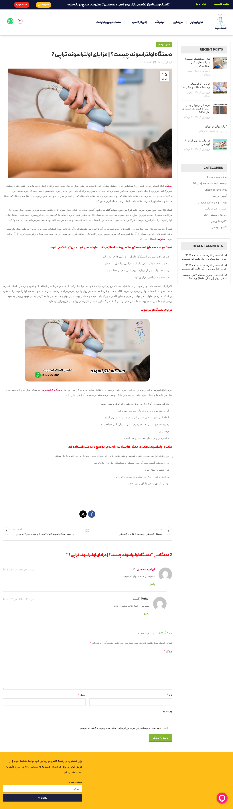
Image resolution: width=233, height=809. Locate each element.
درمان (164, 238)
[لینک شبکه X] (83, 514)
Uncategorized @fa (215, 189)
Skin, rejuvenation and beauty (209, 183)
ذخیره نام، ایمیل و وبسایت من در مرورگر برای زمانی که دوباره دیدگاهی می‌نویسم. (123, 727)
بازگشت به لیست (87, 531)
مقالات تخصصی (221, 4)
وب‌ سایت (166, 711)
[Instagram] (20, 21)
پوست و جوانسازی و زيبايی (212, 202)
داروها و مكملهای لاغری (214, 214)
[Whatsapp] (10, 21)
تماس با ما (201, 4)
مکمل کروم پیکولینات (108, 22)
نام (169, 694)
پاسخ (152, 583)
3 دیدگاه (188, 149)
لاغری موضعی (163, 44)
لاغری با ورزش (219, 221)
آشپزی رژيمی (219, 195)
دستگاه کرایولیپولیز (52, 389)
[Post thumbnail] (220, 66)
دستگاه (168, 185)
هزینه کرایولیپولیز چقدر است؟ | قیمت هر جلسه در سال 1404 (196, 109)
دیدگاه (168, 651)
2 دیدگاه (188, 117)
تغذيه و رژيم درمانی (216, 208)
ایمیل (82, 694)
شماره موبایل (75, 781)
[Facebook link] (91, 514)
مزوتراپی (178, 22)
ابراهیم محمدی (146, 569)
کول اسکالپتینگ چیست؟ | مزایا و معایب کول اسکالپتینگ (196, 62)
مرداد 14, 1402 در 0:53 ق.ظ (18, 569)
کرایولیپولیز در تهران (216, 126)
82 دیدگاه (203, 131)
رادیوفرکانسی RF (138, 22)
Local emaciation (217, 177)
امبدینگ (160, 22)
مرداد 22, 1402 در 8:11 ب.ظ (18, 599)
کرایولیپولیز (196, 22)
